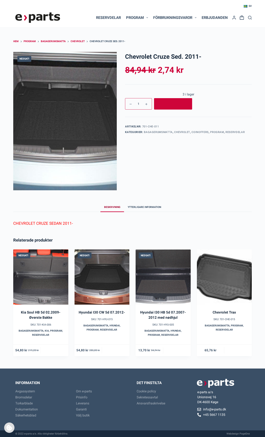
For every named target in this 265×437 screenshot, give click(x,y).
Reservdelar (108, 17)
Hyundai (115, 325)
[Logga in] (234, 18)
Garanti (81, 409)
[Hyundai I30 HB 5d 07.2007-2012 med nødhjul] (163, 277)
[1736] (173, 104)
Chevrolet (182, 132)
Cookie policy (146, 391)
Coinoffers (200, 132)
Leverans (82, 403)
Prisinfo (81, 397)
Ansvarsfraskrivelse (151, 403)
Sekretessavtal (147, 397)
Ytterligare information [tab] (144, 207)
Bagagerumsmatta (158, 132)
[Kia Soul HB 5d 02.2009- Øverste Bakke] (40, 277)
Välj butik (83, 415)
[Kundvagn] (241, 18)
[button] (248, 6)
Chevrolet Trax (224, 312)
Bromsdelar (23, 397)
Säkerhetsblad (25, 415)
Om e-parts (84, 391)
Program (217, 132)
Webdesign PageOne (238, 433)
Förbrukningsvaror (172, 17)
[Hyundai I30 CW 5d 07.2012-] (102, 277)
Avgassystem (25, 391)
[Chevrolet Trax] (224, 277)
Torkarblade (24, 403)
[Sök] (250, 18)
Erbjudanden (215, 17)
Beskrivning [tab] (112, 207)
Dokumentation (26, 409)
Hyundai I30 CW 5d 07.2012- (102, 312)
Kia (47, 330)
